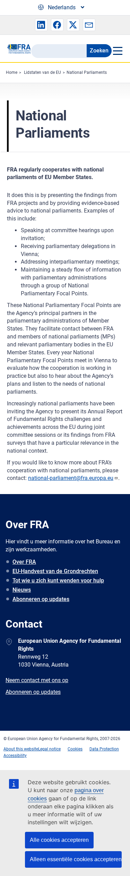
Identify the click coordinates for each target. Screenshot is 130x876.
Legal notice (49, 749)
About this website (20, 749)
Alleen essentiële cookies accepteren (76, 859)
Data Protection (104, 749)
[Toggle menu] (117, 50)
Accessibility (15, 755)
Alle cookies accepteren (59, 840)
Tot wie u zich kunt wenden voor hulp (58, 580)
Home (11, 72)
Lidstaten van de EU (42, 72)
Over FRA (24, 562)
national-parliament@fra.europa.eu (70, 478)
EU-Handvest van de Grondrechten (55, 571)
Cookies (75, 749)
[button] (41, 25)
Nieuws (21, 590)
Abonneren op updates (40, 599)
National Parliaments (87, 72)
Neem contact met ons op (37, 680)
